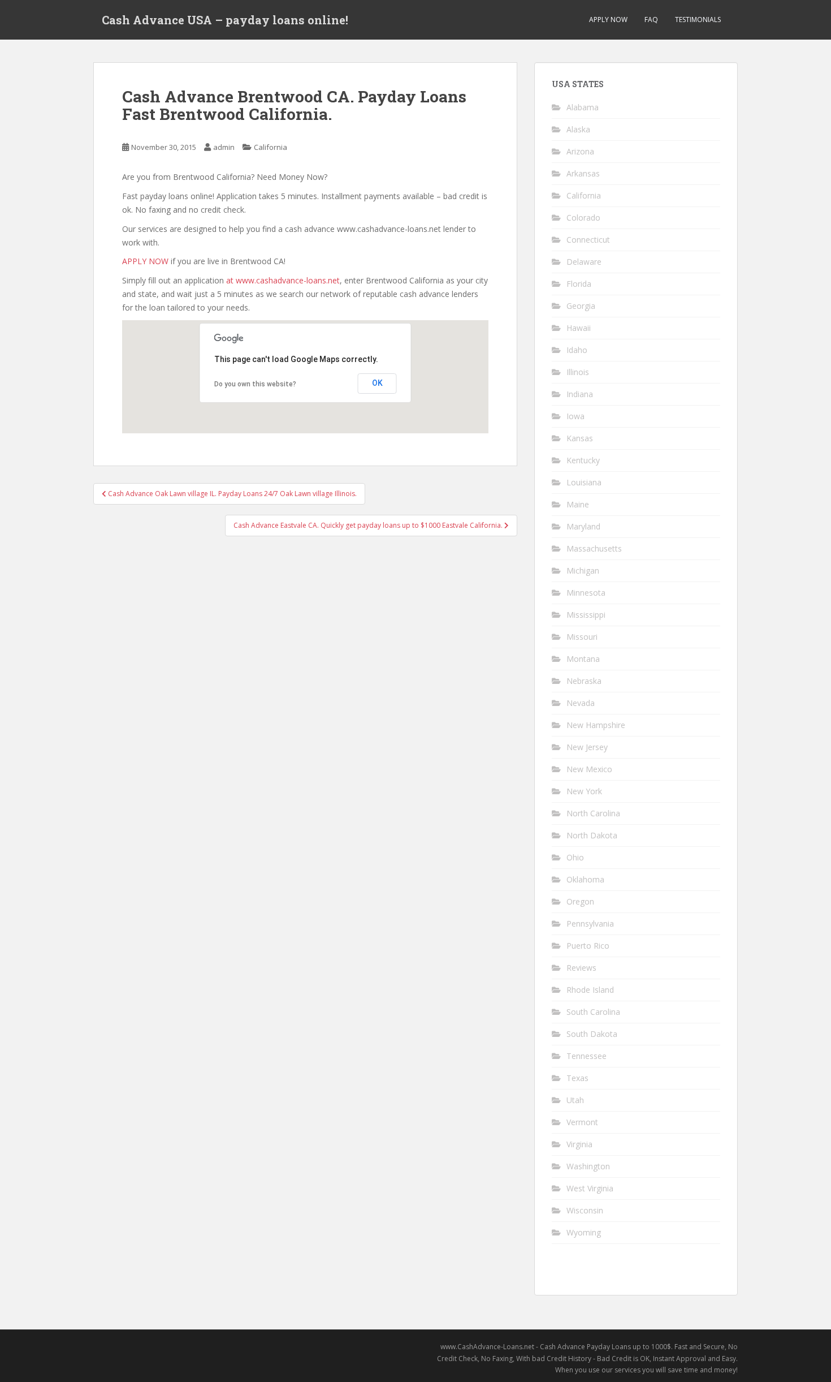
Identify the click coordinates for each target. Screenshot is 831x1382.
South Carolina (593, 1011)
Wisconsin (584, 1210)
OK (377, 383)
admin (224, 147)
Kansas (579, 438)
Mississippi (585, 614)
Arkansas (583, 173)
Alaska (578, 129)
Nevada (580, 703)
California (270, 147)
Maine (577, 504)
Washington (588, 1166)
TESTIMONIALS (698, 19)
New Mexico (589, 769)
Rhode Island (590, 989)
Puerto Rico (587, 945)
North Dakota (591, 835)
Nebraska (583, 680)
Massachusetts (594, 548)
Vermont (582, 1122)
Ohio (575, 857)
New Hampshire (595, 725)
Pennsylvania (590, 923)
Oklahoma (585, 879)
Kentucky (583, 460)
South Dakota (591, 1033)
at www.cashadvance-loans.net (283, 280)
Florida (578, 283)
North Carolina (593, 813)
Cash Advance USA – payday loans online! (225, 19)
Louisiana (583, 482)
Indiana (579, 394)
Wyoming (583, 1232)
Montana (583, 658)
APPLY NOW (608, 19)
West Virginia (589, 1188)
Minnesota (585, 592)
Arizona (580, 151)
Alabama (582, 107)
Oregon (580, 901)
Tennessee (586, 1056)
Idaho (576, 350)
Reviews (581, 967)
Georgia (580, 305)
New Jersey (587, 747)
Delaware (583, 261)
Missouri (582, 636)
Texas (577, 1078)
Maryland (583, 526)
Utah (575, 1100)
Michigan (582, 570)
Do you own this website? (255, 384)
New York (584, 791)
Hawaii (578, 327)
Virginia (579, 1144)
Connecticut (588, 239)
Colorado (583, 217)
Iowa (575, 416)
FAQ (651, 19)
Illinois (577, 372)
